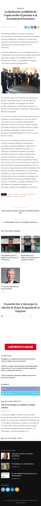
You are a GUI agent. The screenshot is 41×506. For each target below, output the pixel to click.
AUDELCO (11, 194)
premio (16, 196)
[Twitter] (8, 489)
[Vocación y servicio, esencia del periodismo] (5, 456)
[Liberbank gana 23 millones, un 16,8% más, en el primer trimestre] (30, 244)
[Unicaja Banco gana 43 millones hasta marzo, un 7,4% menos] (10, 244)
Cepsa (17, 194)
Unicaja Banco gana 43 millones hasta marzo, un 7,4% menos (9, 257)
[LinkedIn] (12, 489)
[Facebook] (3, 489)
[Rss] (17, 489)
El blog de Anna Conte (12, 438)
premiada (9, 196)
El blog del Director (12, 401)
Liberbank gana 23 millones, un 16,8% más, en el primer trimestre (30, 257)
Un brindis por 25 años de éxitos (22, 464)
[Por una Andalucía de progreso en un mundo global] (5, 475)
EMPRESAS (20, 8)
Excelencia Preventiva (27, 194)
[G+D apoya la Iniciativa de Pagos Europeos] (10, 275)
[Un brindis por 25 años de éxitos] (5, 466)
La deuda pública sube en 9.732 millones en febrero (20, 222)
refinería (23, 196)
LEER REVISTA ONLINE (20, 347)
